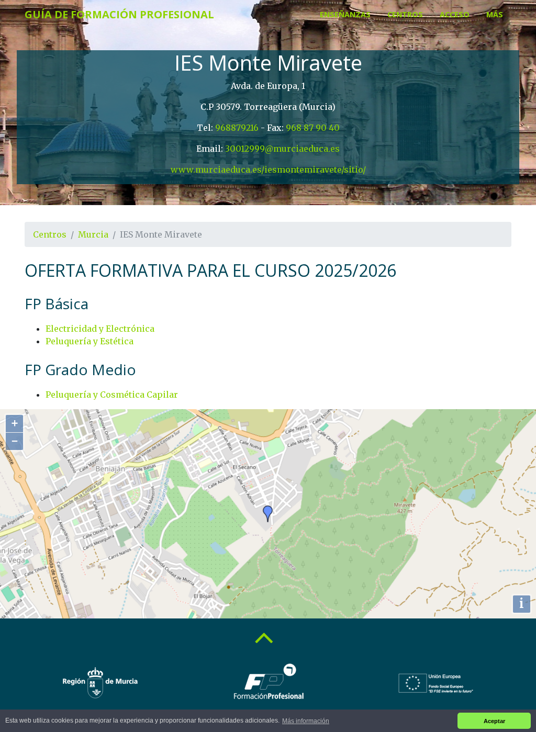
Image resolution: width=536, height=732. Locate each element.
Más (494, 14)
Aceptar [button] (494, 721)
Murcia (93, 234)
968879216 (237, 127)
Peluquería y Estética (89, 341)
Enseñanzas (345, 14)
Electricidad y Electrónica (100, 328)
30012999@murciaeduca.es (282, 148)
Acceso (455, 14)
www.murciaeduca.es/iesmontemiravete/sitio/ (268, 169)
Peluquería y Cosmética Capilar (112, 394)
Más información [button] (305, 721)
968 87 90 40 (313, 127)
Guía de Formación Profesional (119, 14)
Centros (405, 14)
